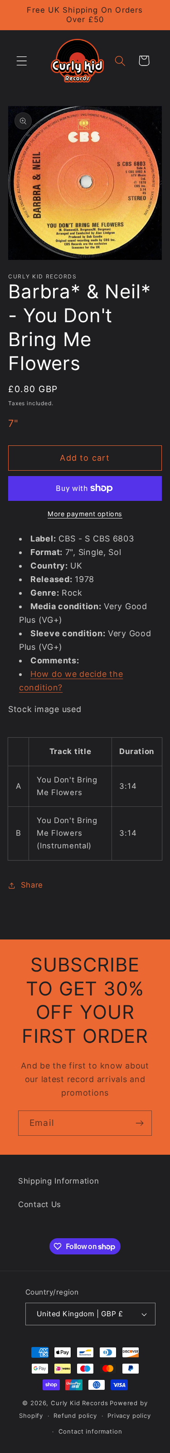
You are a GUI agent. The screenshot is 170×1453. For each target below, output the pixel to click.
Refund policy (75, 1415)
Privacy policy (129, 1415)
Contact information (90, 1431)
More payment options (85, 514)
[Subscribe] (139, 1123)
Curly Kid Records (79, 1403)
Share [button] (32, 884)
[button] (22, 61)
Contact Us (39, 1204)
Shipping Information (58, 1180)
